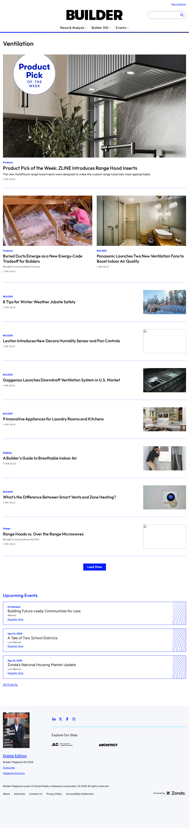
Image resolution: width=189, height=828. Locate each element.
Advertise (19, 793)
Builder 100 (100, 28)
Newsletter (178, 4)
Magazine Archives (14, 773)
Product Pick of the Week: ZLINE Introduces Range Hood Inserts (70, 168)
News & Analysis (72, 28)
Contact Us (35, 793)
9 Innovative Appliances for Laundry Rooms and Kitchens (53, 418)
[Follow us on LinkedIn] (54, 719)
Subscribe (9, 767)
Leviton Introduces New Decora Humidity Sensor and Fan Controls (61, 340)
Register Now (15, 619)
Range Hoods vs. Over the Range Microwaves (43, 534)
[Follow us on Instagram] (74, 719)
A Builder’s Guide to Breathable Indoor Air (40, 458)
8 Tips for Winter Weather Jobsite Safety (39, 301)
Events (121, 28)
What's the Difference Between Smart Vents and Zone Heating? (59, 497)
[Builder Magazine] (94, 15)
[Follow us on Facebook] (67, 719)
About (6, 793)
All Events (10, 685)
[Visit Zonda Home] (169, 793)
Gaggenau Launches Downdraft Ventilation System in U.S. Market (61, 380)
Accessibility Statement (80, 793)
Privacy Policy (54, 793)
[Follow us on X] (60, 719)
